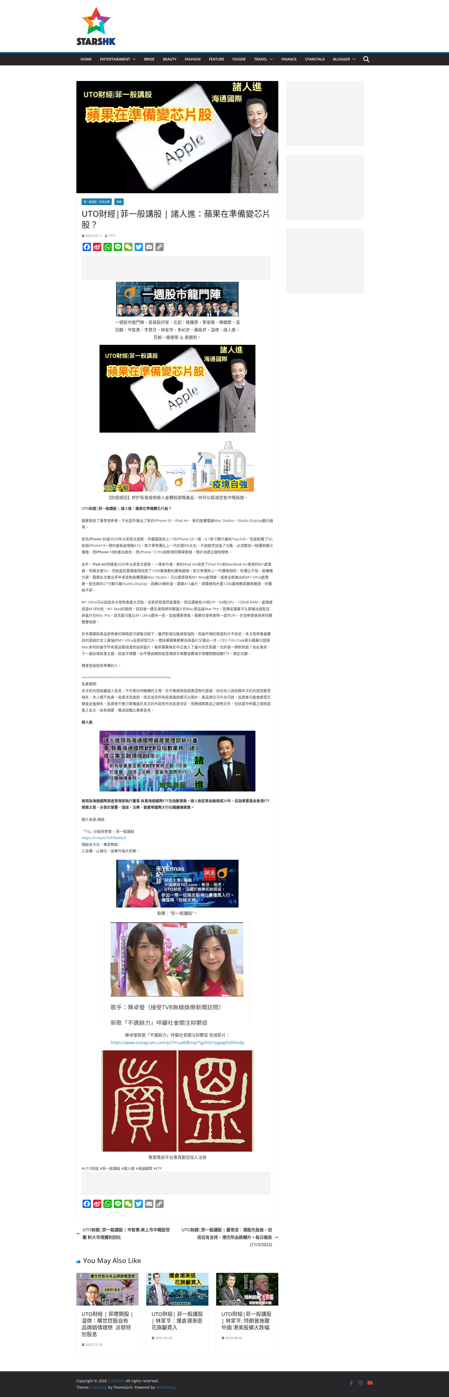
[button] (133, 59)
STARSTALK (315, 59)
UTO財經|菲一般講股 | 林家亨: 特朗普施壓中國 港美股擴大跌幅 (246, 1321)
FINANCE (289, 59)
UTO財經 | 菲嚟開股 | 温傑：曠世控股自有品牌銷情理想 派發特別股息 (107, 1324)
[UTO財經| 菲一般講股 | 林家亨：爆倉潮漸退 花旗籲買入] (177, 1276)
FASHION (193, 59)
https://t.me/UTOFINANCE (104, 837)
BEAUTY (169, 59)
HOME (86, 59)
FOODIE (239, 59)
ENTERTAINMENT (115, 59)
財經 (119, 202)
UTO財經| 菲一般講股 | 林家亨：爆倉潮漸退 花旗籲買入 (177, 1321)
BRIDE (149, 59)
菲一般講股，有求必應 (97, 202)
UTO (112, 235)
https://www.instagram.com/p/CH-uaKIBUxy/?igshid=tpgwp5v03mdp (177, 1042)
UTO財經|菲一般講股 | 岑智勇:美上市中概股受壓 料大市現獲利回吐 (126, 1233)
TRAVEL (260, 59)
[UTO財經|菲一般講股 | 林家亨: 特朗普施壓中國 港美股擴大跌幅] (247, 1276)
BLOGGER (341, 59)
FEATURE (216, 59)
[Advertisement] (176, 268)
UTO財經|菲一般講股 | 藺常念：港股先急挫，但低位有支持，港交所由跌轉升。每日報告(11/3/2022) (227, 1237)
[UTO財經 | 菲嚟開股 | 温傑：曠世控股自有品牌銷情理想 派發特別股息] (107, 1276)
